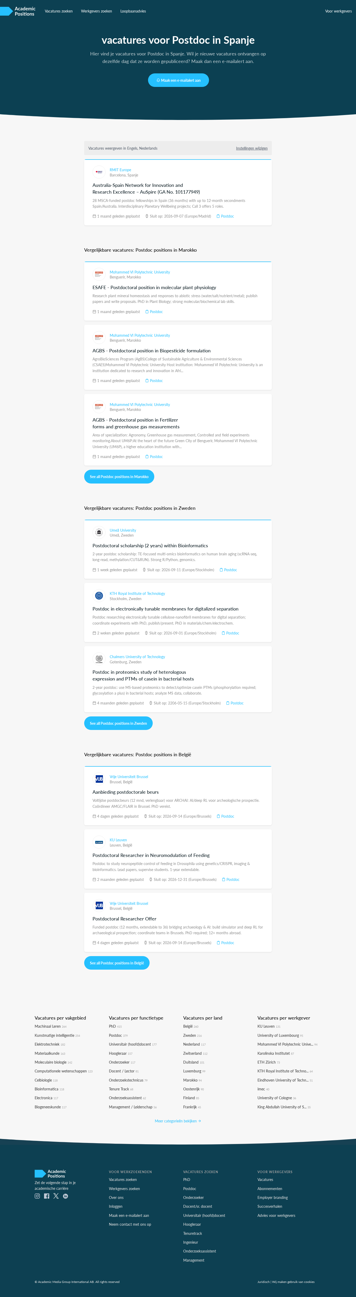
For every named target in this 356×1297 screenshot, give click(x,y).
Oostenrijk (193, 1088)
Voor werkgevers (338, 11)
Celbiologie (46, 1080)
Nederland (194, 1044)
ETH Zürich (268, 1062)
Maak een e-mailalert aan (181, 80)
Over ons (116, 1197)
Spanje (132, 174)
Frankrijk (192, 1106)
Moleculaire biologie (53, 1062)
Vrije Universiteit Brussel (129, 776)
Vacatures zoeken (59, 11)
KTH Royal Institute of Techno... (285, 1070)
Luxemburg (194, 1070)
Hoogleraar (120, 1053)
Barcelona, (118, 174)
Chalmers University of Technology (137, 656)
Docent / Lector (124, 1070)
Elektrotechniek (50, 1044)
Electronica (46, 1097)
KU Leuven (118, 839)
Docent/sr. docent (197, 1206)
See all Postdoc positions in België (117, 962)
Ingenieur (190, 1242)
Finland (191, 1097)
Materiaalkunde (50, 1053)
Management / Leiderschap (133, 1106)
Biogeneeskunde (50, 1106)
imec (263, 1088)
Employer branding (272, 1197)
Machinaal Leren (50, 1026)
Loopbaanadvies (133, 11)
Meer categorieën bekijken (176, 1120)
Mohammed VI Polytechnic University (140, 272)
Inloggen (115, 1206)
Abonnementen (269, 1188)
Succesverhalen (269, 1206)
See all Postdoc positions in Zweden (118, 723)
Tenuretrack (192, 1233)
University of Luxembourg (280, 1035)
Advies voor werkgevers (276, 1215)
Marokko (134, 276)
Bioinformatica (49, 1088)
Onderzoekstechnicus (128, 1080)
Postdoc (227, 216)
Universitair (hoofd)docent (133, 1044)
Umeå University (123, 530)
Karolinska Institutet (275, 1053)
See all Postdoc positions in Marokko (119, 476)
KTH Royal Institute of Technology (137, 593)
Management (193, 1260)
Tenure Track (121, 1088)
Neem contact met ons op (130, 1224)
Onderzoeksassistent (127, 1097)
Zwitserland (195, 1053)
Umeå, (115, 535)
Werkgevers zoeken (96, 11)
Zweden (127, 535)
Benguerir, (118, 276)
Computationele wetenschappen (64, 1070)
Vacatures (265, 1179)
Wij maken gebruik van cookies (293, 1281)
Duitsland (193, 1062)
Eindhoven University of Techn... (285, 1080)
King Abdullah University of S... (284, 1106)
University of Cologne (276, 1097)
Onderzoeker (122, 1062)
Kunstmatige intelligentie (57, 1035)
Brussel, (116, 781)
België (127, 781)
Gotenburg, (119, 661)
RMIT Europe (120, 169)
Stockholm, (119, 598)
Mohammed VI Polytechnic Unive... (287, 1044)
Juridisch (263, 1281)
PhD (115, 1026)
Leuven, (116, 845)
